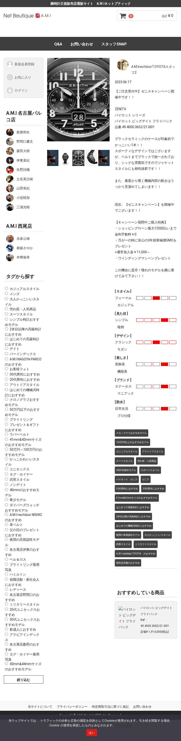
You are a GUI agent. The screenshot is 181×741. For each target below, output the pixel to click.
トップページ (19, 31)
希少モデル (18, 499)
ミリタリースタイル (24, 604)
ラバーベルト (19, 434)
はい (92, 732)
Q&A (58, 44)
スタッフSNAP (114, 44)
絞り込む (23, 680)
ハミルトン (18, 574)
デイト (15, 349)
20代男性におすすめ (25, 379)
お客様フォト (19, 369)
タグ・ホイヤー (21, 474)
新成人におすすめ (23, 629)
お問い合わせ (81, 44)
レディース (18, 589)
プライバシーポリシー (72, 706)
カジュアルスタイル (24, 289)
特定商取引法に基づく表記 (110, 706)
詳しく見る (124, 725)
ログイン (21, 90)
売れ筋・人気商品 (23, 309)
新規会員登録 (24, 64)
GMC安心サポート (84, 31)
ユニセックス (19, 469)
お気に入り (23, 77)
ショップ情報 (162, 31)
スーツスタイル (21, 314)
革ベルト (16, 524)
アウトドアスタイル (24, 384)
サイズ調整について (126, 31)
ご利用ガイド (49, 31)
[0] (123, 16)
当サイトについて (40, 706)
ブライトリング (21, 419)
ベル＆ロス (18, 559)
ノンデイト (18, 485)
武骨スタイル (19, 479)
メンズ (15, 294)
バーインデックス (23, 354)
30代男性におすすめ (25, 374)
